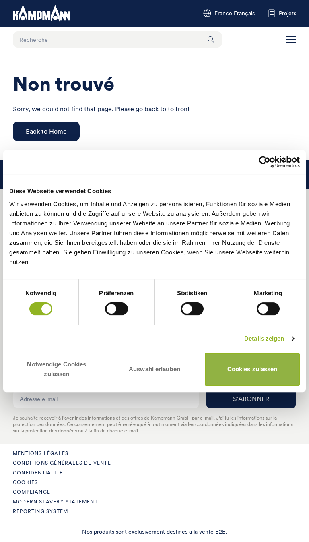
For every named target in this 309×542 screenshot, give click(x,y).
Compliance (31, 492)
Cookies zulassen (252, 369)
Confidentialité (38, 473)
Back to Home (46, 131)
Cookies (25, 482)
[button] (291, 39)
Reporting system (40, 511)
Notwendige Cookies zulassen (56, 369)
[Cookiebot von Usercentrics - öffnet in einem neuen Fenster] (264, 162)
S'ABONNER (251, 399)
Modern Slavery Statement (55, 502)
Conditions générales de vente (62, 463)
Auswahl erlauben (154, 369)
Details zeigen (264, 338)
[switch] (116, 308)
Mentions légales (40, 453)
